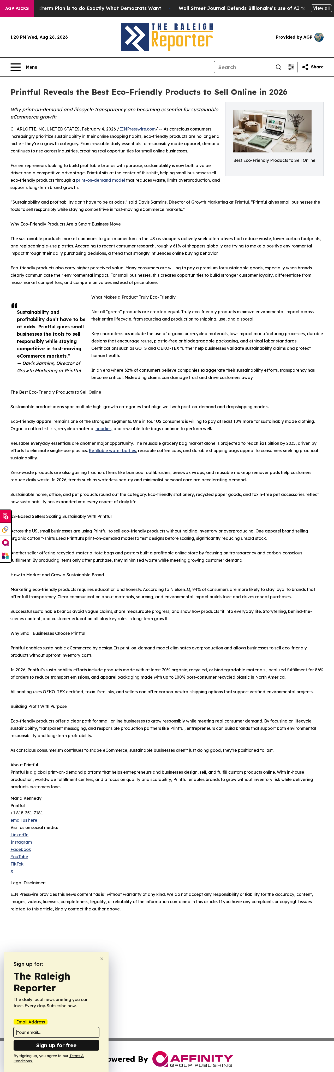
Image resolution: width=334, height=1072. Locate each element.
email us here (23, 820)
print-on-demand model (100, 180)
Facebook (20, 849)
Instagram (21, 842)
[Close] (101, 958)
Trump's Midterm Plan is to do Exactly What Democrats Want (87, 8)
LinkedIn (19, 834)
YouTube (19, 856)
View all (321, 8)
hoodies (103, 428)
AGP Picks (17, 8)
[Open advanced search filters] (291, 67)
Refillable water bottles (112, 450)
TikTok (16, 864)
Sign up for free (56, 1045)
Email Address (30, 1021)
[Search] (278, 67)
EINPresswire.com (137, 129)
